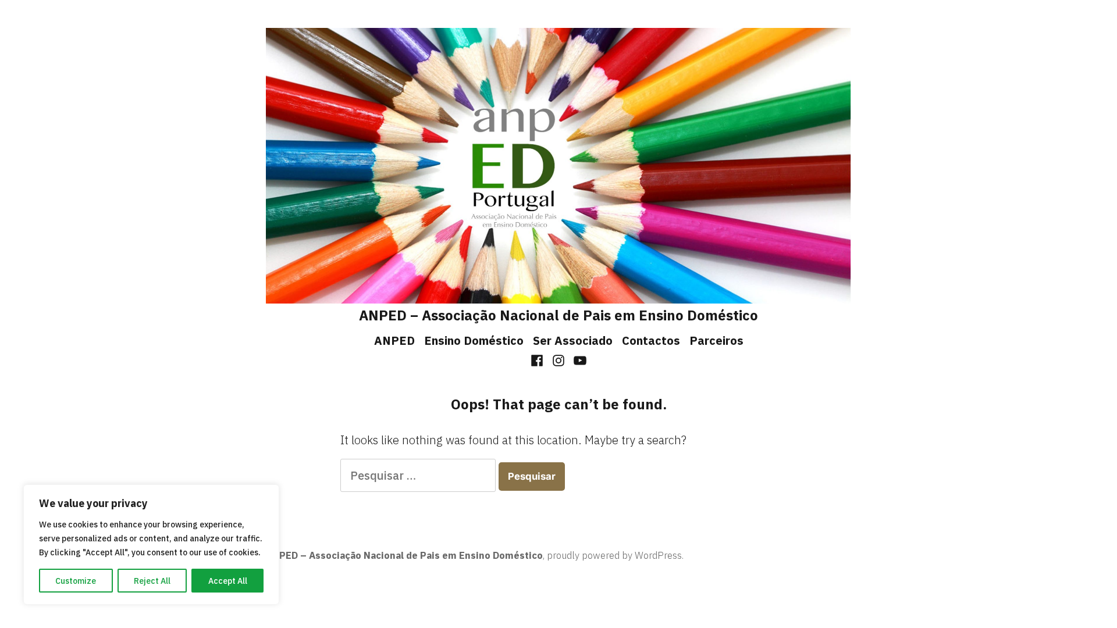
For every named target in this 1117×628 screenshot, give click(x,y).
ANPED (394, 340)
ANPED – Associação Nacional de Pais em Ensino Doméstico (558, 315)
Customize (75, 581)
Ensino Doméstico (474, 340)
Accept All (227, 581)
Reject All (152, 581)
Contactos (651, 340)
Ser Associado (573, 340)
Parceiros (716, 340)
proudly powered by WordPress (614, 555)
